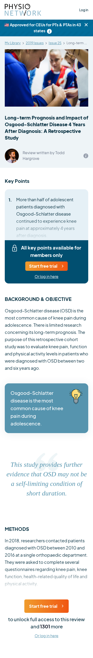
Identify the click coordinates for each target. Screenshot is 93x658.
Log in (83, 10)
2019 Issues (35, 43)
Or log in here (46, 276)
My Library (13, 43)
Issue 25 (55, 43)
